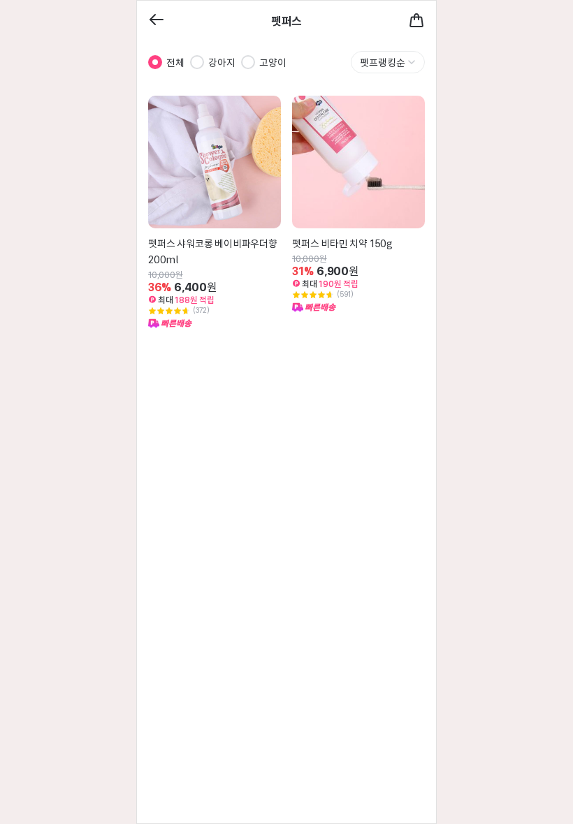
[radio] (155, 62)
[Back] (157, 21)
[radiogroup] (217, 62)
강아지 (221, 62)
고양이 (272, 62)
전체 (175, 62)
